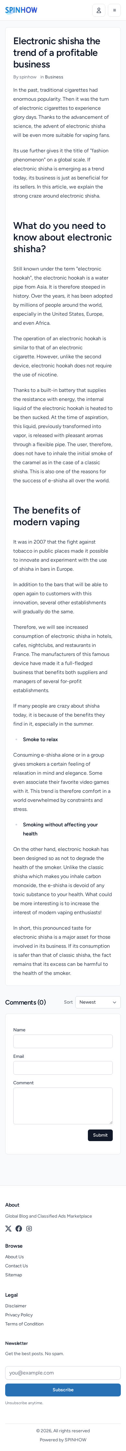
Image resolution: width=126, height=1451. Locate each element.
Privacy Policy (19, 1315)
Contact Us (16, 1266)
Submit (100, 1135)
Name (19, 1030)
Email (18, 1056)
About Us (14, 1257)
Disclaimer (15, 1306)
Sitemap (13, 1275)
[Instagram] (29, 1228)
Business (54, 77)
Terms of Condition (24, 1324)
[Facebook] (19, 1228)
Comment (23, 1083)
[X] (8, 1228)
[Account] (98, 10)
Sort (68, 1002)
